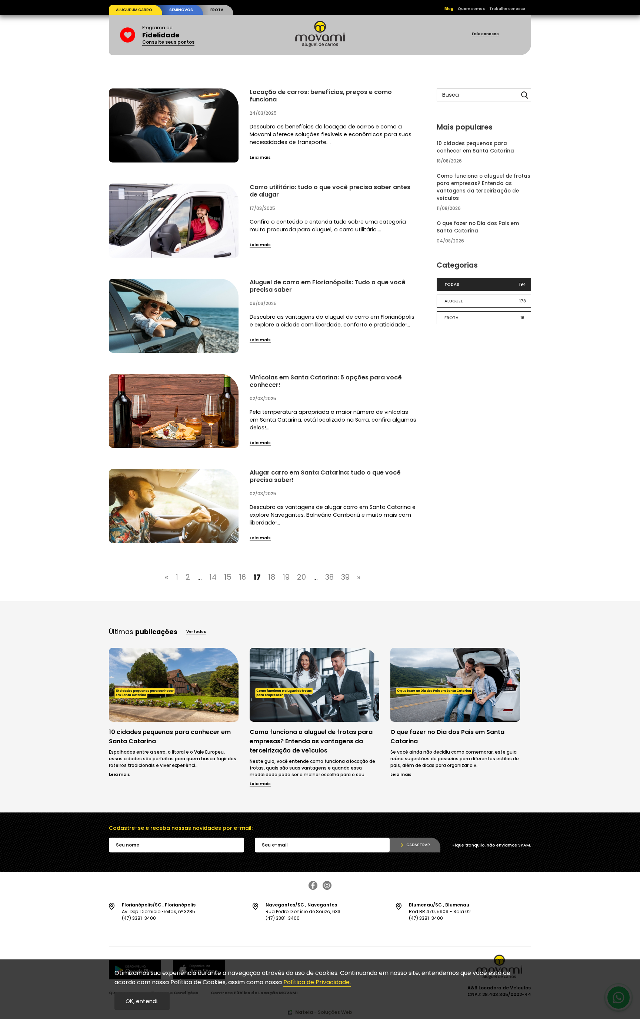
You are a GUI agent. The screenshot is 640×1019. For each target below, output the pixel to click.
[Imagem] (174, 719)
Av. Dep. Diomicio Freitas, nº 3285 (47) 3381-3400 (159, 911)
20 (301, 577)
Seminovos (181, 10)
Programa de (168, 35)
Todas (485, 284)
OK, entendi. (142, 1001)
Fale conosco (485, 34)
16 (242, 577)
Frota (216, 10)
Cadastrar (418, 845)
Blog (448, 8)
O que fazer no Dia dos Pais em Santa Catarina (478, 227)
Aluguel (485, 301)
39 (345, 577)
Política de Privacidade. (317, 982)
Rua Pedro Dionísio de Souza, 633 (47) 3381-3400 (303, 911)
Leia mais (260, 157)
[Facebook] (313, 888)
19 (286, 577)
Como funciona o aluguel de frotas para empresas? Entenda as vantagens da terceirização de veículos (483, 187)
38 (329, 577)
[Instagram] (327, 888)
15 (227, 577)
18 (271, 577)
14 (213, 577)
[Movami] (320, 44)
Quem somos (471, 8)
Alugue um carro (134, 10)
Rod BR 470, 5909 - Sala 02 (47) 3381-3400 (440, 911)
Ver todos (196, 632)
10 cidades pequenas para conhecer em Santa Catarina (475, 147)
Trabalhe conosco (507, 8)
